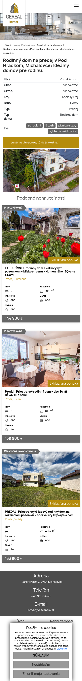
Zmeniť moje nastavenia (41, 673)
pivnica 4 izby (67, 125)
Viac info (62, 649)
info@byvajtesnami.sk (41, 610)
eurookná (34, 125)
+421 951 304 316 (41, 596)
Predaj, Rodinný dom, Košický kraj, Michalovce (38, 45)
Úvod (8, 45)
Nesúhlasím (41, 664)
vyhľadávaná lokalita (62, 131)
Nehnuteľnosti (61, 621)
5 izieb (49, 125)
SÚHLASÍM (41, 655)
